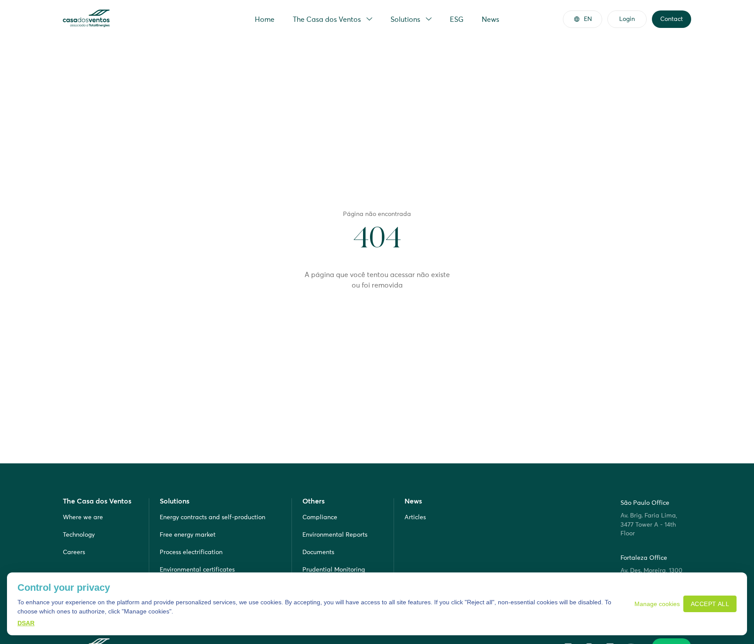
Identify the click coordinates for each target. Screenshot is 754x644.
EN (588, 19)
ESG (456, 19)
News (490, 19)
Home (264, 19)
